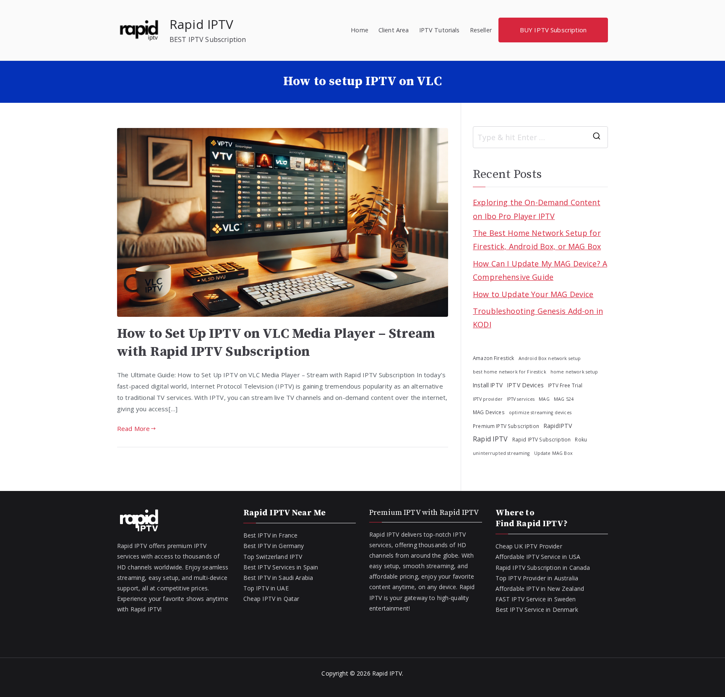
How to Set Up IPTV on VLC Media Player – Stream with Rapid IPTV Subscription (276, 342)
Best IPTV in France (270, 535)
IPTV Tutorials (439, 30)
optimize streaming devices (540, 412)
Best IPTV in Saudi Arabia (278, 578)
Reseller (481, 30)
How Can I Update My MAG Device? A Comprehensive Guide (540, 270)
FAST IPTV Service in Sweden (536, 599)
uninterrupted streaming (501, 453)
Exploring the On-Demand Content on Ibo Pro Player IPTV (536, 209)
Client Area (393, 30)
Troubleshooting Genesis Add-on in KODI (538, 317)
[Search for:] (540, 137)
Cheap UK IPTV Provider (529, 546)
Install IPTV (488, 385)
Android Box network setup (550, 358)
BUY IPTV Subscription (553, 30)
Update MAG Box (553, 453)
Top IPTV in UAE (266, 588)
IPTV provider (488, 399)
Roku (581, 439)
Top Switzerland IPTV (273, 557)
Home (359, 30)
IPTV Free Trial (565, 385)
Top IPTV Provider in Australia (537, 578)
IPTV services (521, 399)
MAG (544, 399)
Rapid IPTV (202, 24)
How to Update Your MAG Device (533, 294)
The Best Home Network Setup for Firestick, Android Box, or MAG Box (537, 239)
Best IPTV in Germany (273, 546)
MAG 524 (564, 399)
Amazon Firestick (493, 358)
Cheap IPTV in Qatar (271, 599)
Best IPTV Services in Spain (280, 567)
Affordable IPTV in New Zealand (540, 589)
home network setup (574, 372)
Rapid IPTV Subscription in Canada (543, 568)
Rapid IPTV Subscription (541, 439)
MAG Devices (489, 412)
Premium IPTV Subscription (506, 426)
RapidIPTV (557, 426)
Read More (133, 428)
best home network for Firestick (509, 372)
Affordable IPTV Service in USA (538, 557)
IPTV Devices (525, 385)
